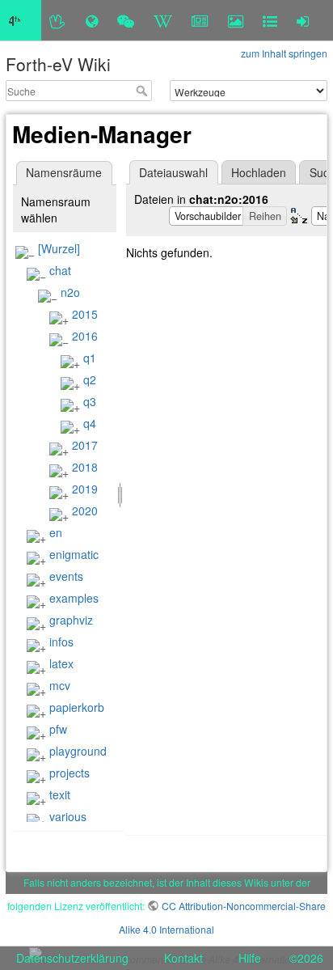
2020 (85, 510)
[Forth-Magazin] (200, 20)
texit (59, 794)
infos (61, 641)
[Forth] (57, 20)
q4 (89, 423)
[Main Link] (20, 20)
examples (74, 598)
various (67, 816)
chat (60, 270)
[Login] (303, 20)
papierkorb (76, 707)
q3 (89, 401)
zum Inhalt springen (284, 53)
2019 (85, 489)
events (66, 576)
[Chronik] (92, 20)
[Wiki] (162, 20)
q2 (89, 379)
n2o (70, 292)
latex (61, 663)
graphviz (71, 620)
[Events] (125, 20)
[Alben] (235, 20)
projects (69, 773)
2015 (85, 314)
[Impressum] (270, 20)
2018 (85, 467)
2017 (85, 445)
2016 (85, 336)
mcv (59, 685)
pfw (58, 729)
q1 (89, 357)
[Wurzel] (59, 248)
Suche (143, 90)
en (55, 532)
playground (78, 751)
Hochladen (258, 172)
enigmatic (74, 554)
